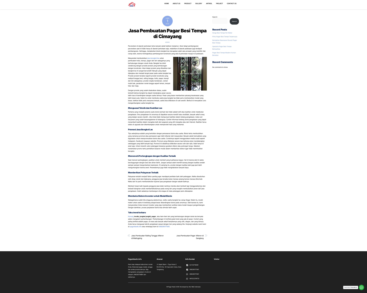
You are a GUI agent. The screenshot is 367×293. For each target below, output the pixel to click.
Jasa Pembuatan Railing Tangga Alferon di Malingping (147, 237)
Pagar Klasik (172, 287)
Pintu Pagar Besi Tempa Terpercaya (224, 36)
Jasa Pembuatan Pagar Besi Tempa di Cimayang (167, 33)
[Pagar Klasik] (132, 5)
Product (187, 3)
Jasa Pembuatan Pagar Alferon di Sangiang (190, 237)
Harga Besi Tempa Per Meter (222, 33)
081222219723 (194, 278)
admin (167, 42)
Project (219, 3)
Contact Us (231, 3)
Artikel (209, 3)
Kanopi (130, 216)
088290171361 (164, 226)
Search (214, 17)
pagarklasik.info (136, 226)
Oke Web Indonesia (195, 287)
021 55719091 (193, 265)
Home (166, 3)
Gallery (198, 3)
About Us (176, 3)
